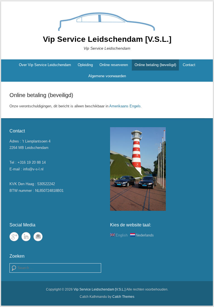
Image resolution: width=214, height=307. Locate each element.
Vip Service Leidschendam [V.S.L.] (107, 39)
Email (38, 236)
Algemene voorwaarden (107, 76)
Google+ (14, 236)
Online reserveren (113, 65)
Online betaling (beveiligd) (155, 65)
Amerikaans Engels (125, 106)
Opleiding (85, 65)
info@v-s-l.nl (33, 169)
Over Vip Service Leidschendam (45, 65)
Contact (189, 65)
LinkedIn (26, 236)
